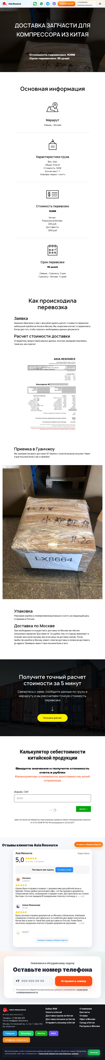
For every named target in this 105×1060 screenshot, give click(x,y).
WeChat (41, 1033)
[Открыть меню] (100, 3)
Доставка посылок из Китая (60, 1019)
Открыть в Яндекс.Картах (88, 844)
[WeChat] (35, 3)
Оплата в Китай (54, 1012)
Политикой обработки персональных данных (58, 1054)
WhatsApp (26, 1033)
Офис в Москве (87, 1019)
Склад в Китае (87, 1022)
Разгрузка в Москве (90, 1026)
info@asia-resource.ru (16, 1040)
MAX (53, 1033)
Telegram (10, 1033)
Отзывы (84, 1015)
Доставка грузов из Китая (59, 1015)
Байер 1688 (51, 1009)
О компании (86, 1009)
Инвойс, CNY (21, 792)
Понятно (94, 1052)
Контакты (85, 1012)
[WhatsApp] (41, 3)
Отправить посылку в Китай (60, 1022)
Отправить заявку (73, 981)
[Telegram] (47, 3)
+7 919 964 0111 (18, 1018)
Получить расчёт (67, 4)
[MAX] (54, 3)
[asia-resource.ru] (23, 1010)
